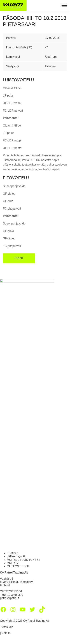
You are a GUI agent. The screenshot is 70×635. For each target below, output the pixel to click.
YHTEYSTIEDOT (18, 566)
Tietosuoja (6, 627)
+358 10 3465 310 (11, 594)
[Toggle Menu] (64, 5)
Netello (6, 633)
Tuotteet (12, 553)
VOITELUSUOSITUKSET (23, 559)
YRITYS (12, 563)
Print (19, 258)
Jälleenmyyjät (16, 556)
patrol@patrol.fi (9, 598)
